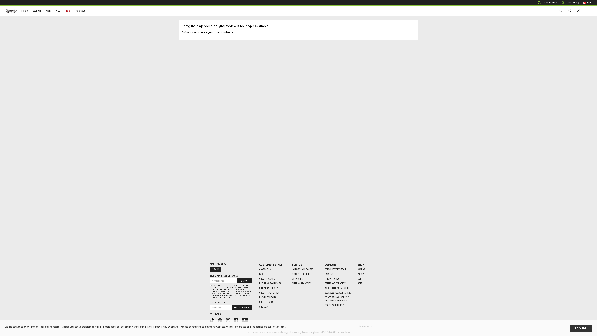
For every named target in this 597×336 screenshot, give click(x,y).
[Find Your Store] (570, 10)
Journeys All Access (302, 269)
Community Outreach (335, 269)
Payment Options (267, 297)
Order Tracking (550, 2)
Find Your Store (218, 302)
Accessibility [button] (573, 2)
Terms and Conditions (336, 283)
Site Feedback (266, 302)
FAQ (261, 274)
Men (359, 279)
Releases (80, 10)
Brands (361, 269)
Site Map (263, 307)
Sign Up (215, 269)
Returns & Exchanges (270, 283)
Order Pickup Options (270, 293)
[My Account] (579, 11)
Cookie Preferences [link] (334, 305)
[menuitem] (24, 11)
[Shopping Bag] (588, 10)
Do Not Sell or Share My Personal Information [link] (337, 299)
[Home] (11, 11)
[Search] (562, 10)
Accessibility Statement (337, 288)
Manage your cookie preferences (78, 326)
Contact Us (265, 269)
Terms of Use (243, 291)
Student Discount (301, 274)
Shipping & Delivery (268, 288)
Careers (329, 274)
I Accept (580, 328)
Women (361, 274)
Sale (68, 10)
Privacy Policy (332, 279)
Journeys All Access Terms (339, 293)
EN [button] (588, 2)
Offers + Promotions (302, 283)
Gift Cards (297, 279)
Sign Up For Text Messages (224, 276)
